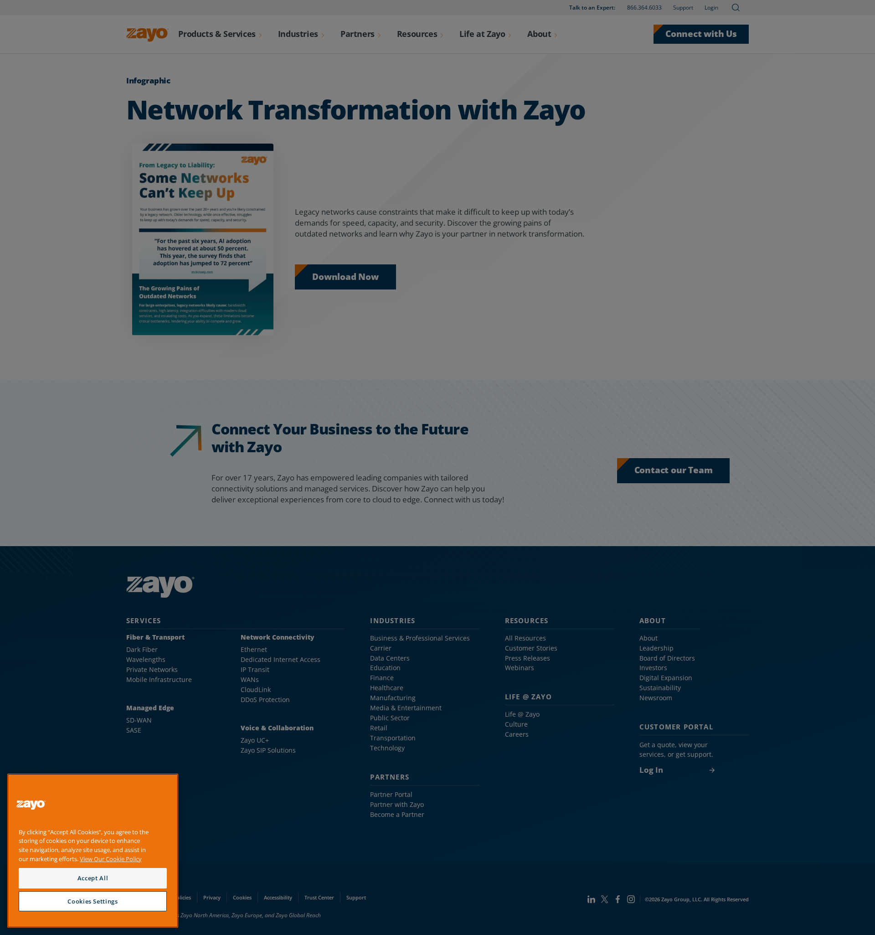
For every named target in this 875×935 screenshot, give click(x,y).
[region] (92, 851)
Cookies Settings (92, 901)
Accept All (92, 878)
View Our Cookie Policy (111, 859)
